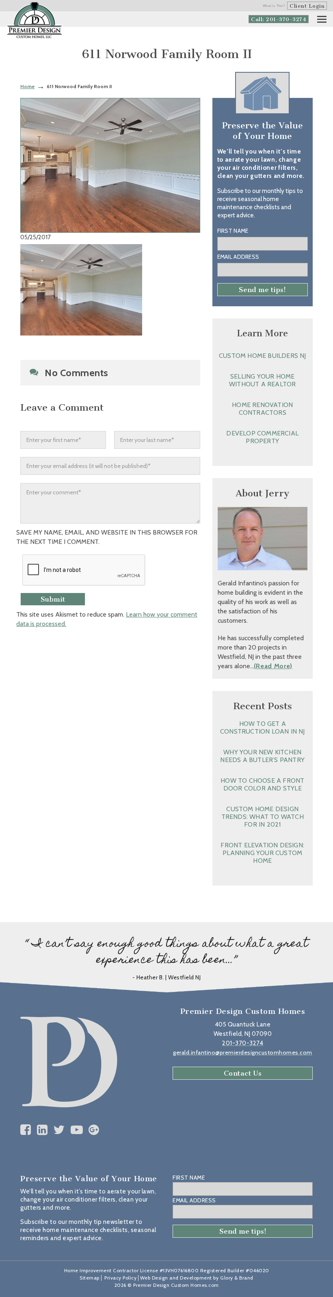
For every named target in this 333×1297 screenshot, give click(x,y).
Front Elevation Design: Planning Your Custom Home (262, 852)
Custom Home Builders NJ (262, 355)
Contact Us (243, 1073)
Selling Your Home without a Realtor (262, 380)
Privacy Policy (120, 1278)
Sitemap (89, 1278)
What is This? (274, 6)
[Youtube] (77, 1129)
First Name (233, 230)
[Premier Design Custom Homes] (34, 20)
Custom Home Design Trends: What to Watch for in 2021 (262, 816)
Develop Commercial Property (262, 437)
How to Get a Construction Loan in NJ (262, 727)
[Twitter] (59, 1129)
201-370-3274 (242, 1043)
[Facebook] (25, 1129)
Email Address (238, 256)
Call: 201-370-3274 (278, 19)
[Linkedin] (42, 1129)
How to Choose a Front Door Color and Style (262, 784)
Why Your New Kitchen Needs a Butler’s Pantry (262, 756)
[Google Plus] (94, 1129)
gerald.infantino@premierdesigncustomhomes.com (242, 1052)
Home (27, 86)
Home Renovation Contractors (262, 408)
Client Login (307, 6)
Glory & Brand (236, 1278)
